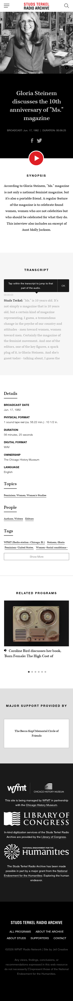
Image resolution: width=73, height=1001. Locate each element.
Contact (60, 938)
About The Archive (50, 931)
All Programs (20, 931)
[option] (36, 630)
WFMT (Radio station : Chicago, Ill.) (24, 542)
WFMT (46, 800)
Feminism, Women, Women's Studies (25, 495)
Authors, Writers (13, 519)
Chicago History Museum (41, 805)
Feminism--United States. (19, 547)
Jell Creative (60, 949)
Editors (29, 519)
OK (63, 285)
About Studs (16, 938)
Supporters (40, 938)
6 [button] (51, 672)
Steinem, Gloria (56, 542)
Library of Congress (53, 836)
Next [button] (61, 623)
